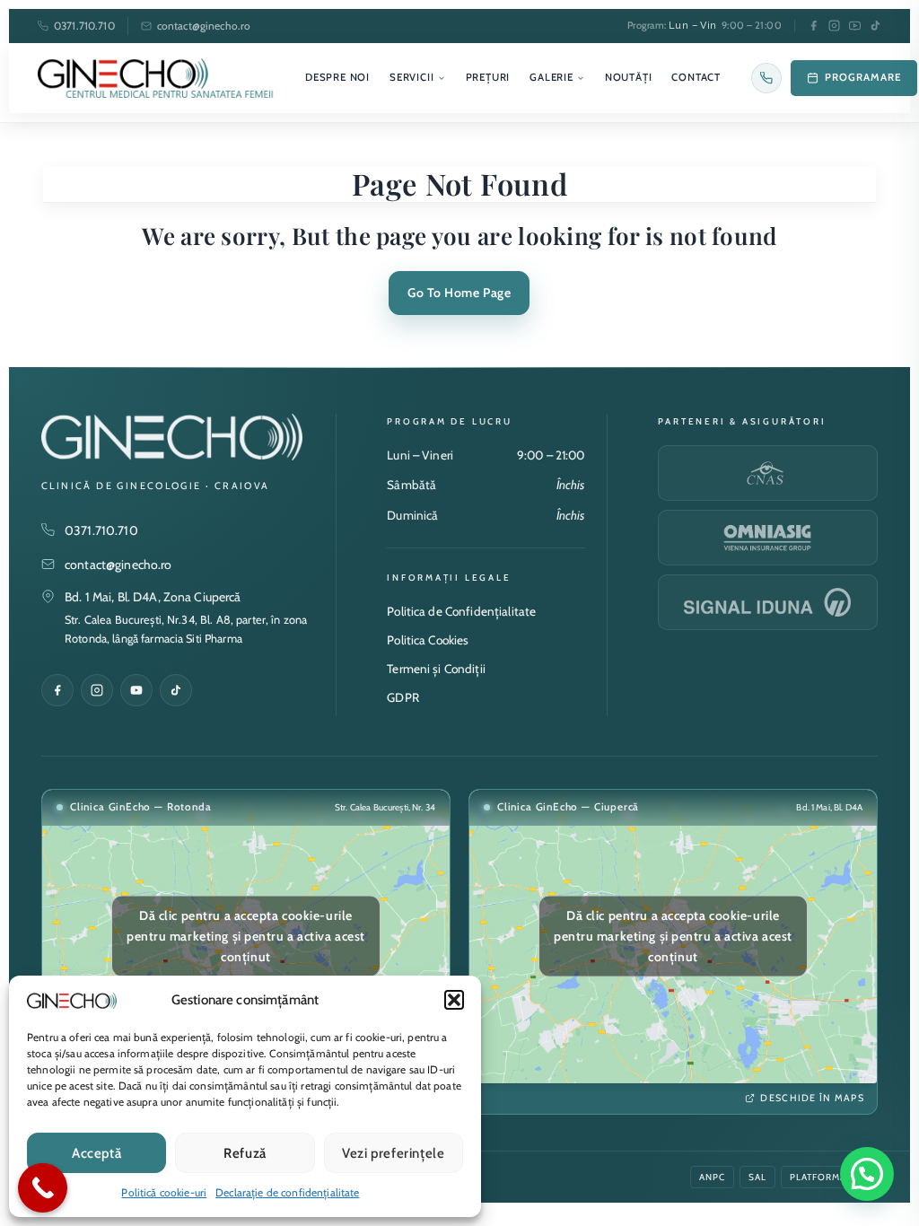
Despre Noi (337, 77)
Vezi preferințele (393, 1153)
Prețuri (488, 77)
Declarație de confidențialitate (287, 1192)
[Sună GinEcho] (766, 78)
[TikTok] (875, 25)
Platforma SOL (829, 1177)
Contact (696, 77)
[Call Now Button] (42, 1188)
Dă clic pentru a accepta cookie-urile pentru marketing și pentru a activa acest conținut (246, 936)
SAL (757, 1177)
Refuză (245, 1153)
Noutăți (628, 77)
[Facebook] (813, 25)
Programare (863, 77)
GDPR (403, 697)
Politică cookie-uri (163, 1192)
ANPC (712, 1177)
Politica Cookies (427, 640)
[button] (454, 1000)
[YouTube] (855, 25)
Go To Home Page (459, 293)
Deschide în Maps (812, 1098)
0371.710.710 (84, 25)
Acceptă (96, 1153)
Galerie (551, 77)
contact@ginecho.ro (204, 25)
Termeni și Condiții (436, 668)
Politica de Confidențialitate (461, 611)
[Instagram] (834, 25)
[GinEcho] (156, 78)
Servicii (411, 77)
